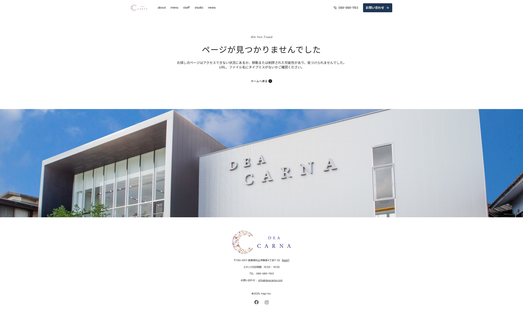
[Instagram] (267, 302)
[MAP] (285, 260)
